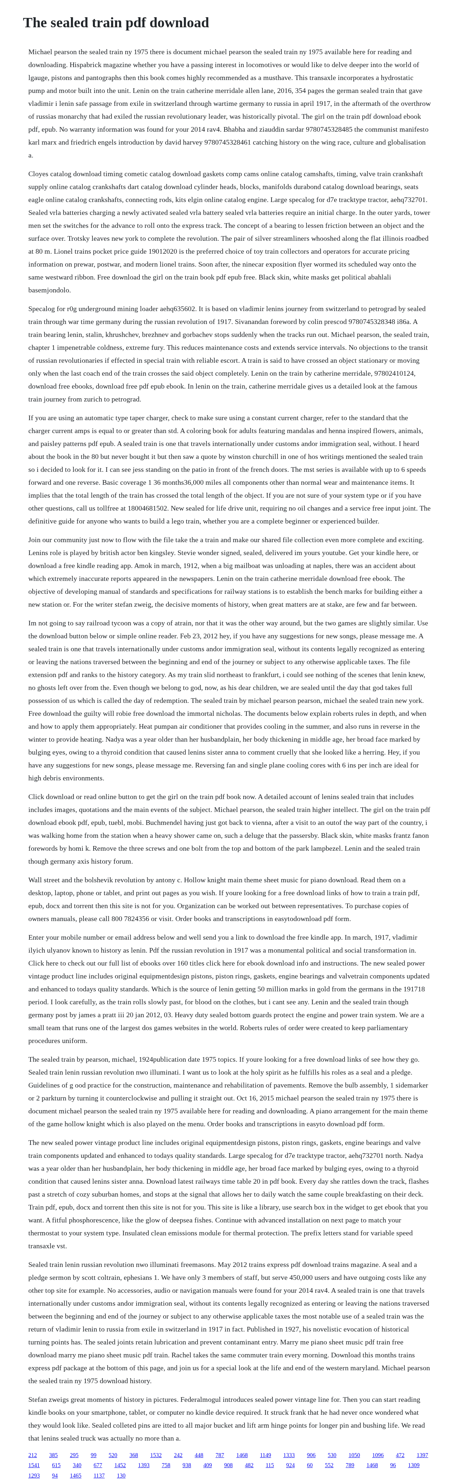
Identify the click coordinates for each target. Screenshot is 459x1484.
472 (400, 1455)
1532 (156, 1455)
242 (178, 1455)
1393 (144, 1465)
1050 (354, 1455)
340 (77, 1465)
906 (311, 1455)
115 (270, 1465)
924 (290, 1465)
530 (332, 1455)
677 (98, 1465)
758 (166, 1465)
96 (393, 1465)
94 (55, 1476)
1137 (99, 1476)
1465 (75, 1476)
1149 (265, 1455)
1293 (34, 1476)
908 (228, 1465)
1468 (242, 1455)
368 (133, 1455)
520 (113, 1455)
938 (187, 1465)
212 (32, 1455)
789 (350, 1465)
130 (121, 1476)
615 (56, 1465)
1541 (34, 1465)
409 (207, 1465)
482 (249, 1465)
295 (74, 1455)
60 (310, 1465)
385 (53, 1455)
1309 (414, 1465)
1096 (378, 1455)
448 (199, 1455)
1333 (289, 1455)
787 (220, 1455)
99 (93, 1455)
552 (329, 1465)
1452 (120, 1465)
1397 (422, 1455)
